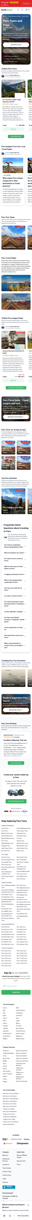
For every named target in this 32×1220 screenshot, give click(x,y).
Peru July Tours (21, 927)
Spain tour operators (22, 1050)
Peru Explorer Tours (6, 894)
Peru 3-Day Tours (6, 958)
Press (19, 1164)
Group (4, 1063)
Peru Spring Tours (22, 929)
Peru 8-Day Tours (6, 965)
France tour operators (22, 1061)
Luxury (5, 1079)
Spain (4, 1015)
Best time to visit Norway (10, 1101)
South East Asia (20, 1010)
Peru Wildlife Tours (6, 911)
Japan (18, 1020)
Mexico (18, 1023)
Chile (4, 1020)
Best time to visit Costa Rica (10, 1093)
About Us (5, 1155)
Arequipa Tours (5, 845)
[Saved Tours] (22, 10)
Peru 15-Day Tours (22, 963)
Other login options (23, 1215)
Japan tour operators (22, 1058)
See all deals (26, 3)
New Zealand (19, 1028)
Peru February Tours (22, 944)
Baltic (17, 1008)
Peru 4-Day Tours (6, 951)
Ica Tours (19, 838)
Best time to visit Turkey (9, 1104)
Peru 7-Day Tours (6, 960)
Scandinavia (19, 1013)
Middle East (19, 1036)
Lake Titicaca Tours (6, 848)
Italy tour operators (21, 1053)
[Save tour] (3, 81)
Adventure (6, 1050)
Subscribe (16, 992)
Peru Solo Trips (21, 879)
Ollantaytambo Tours (7, 843)
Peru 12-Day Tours (22, 960)
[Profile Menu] (28, 9)
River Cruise (6, 1058)
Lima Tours (4, 831)
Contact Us (5, 1164)
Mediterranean (20, 1038)
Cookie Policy (6, 1175)
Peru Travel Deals (21, 859)
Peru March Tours (22, 939)
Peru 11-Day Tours (22, 958)
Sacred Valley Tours (7, 836)
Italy (4, 1010)
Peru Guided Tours (6, 862)
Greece (5, 1023)
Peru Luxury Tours (22, 874)
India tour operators (21, 1056)
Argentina (6, 1031)
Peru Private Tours (22, 857)
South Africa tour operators (21, 1064)
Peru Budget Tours (22, 876)
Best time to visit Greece (10, 1096)
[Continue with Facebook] (4, 1216)
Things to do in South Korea (10, 1122)
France (5, 1018)
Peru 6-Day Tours (21, 951)
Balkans (5, 1038)
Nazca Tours (20, 850)
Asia (4, 1013)
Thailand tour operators (19, 1069)
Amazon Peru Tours (22, 843)
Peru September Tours (7, 934)
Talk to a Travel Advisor (16, 51)
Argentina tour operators (20, 1077)
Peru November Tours (7, 937)
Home (4, 16)
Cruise (4, 1056)
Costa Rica (19, 1015)
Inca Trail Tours (5, 850)
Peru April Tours (21, 934)
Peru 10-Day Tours (22, 955)
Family (5, 1068)
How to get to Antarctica (10, 1111)
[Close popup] (28, 1205)
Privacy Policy (6, 1171)
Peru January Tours (22, 942)
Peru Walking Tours (22, 895)
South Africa (6, 1036)
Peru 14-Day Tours (22, 953)
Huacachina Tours (22, 836)
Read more (6, 39)
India (17, 1018)
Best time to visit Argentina (10, 1098)
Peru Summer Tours (7, 929)
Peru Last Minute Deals (23, 871)
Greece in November (8, 1124)
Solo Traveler (6, 1071)
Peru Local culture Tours (23, 902)
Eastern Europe (20, 1033)
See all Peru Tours (16, 44)
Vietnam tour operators (19, 1073)
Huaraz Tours (20, 841)
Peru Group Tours (6, 864)
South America (7, 1033)
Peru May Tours (21, 932)
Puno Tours (4, 841)
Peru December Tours (7, 944)
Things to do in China (9, 1114)
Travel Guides (6, 1168)
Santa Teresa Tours (22, 848)
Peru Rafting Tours (22, 913)
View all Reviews (16, 763)
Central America (20, 1031)
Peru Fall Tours (5, 927)
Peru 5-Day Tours (6, 953)
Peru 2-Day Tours (6, 955)
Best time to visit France (9, 1106)
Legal (4, 1179)
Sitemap (5, 1182)
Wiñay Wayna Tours (22, 845)
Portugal (5, 1026)
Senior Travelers (7, 1074)
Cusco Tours (4, 828)
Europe (5, 1008)
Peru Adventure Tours (7, 897)
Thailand (5, 1028)
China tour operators (22, 1081)
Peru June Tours (21, 937)
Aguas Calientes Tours (7, 838)
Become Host (21, 1161)
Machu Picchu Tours (7, 833)
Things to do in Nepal (9, 1109)
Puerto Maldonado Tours (24, 828)
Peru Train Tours (21, 885)
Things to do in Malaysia (9, 1116)
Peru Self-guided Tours (7, 859)
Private (5, 1066)
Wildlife (5, 1061)
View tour (13, 129)
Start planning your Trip (16, 801)
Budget (5, 1081)
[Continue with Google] (10, 1216)
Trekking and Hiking (8, 1053)
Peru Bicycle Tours (6, 908)
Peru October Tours (6, 932)
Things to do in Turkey (9, 1119)
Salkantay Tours (21, 833)
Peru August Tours (6, 939)
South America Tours (14, 16)
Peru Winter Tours (6, 942)
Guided (5, 1076)
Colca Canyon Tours (22, 831)
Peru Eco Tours (5, 857)
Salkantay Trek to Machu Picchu (13, 756)
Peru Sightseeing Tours (23, 888)
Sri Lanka (18, 1026)
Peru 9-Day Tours (6, 963)
